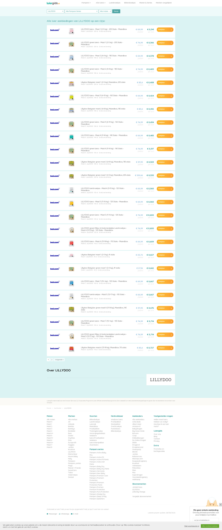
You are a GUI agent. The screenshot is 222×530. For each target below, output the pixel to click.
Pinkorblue (136, 468)
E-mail (75, 514)
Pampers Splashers (97, 499)
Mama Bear (72, 454)
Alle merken (72, 419)
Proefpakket (94, 429)
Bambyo (71, 429)
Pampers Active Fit (97, 457)
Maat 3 (83, 97)
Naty (70, 459)
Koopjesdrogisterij (139, 461)
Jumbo (71, 447)
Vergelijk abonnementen (141, 496)
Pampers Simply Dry (97, 494)
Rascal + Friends (74, 468)
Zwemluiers (94, 445)
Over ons (157, 434)
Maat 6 (83, 243)
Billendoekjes (130, 3)
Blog (155, 436)
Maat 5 (83, 204)
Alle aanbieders (138, 419)
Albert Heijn (136, 424)
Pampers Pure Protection (99, 492)
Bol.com (135, 433)
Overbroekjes (116, 426)
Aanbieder (57, 408)
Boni (70, 433)
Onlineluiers (136, 466)
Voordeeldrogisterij (139, 477)
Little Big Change (138, 492)
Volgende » (59, 360)
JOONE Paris (137, 487)
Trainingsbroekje (96, 431)
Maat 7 (83, 283)
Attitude (71, 424)
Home (49, 408)
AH (69, 422)
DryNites (71, 438)
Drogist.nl (136, 445)
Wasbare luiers (117, 419)
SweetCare (72, 470)
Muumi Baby (73, 456)
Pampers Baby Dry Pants (99, 469)
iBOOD (134, 452)
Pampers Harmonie (97, 471)
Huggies (71, 445)
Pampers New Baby (97, 473)
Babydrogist (137, 429)
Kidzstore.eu (137, 456)
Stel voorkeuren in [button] (191, 526)
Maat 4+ (50, 433)
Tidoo (70, 473)
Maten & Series (145, 3)
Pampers (86, 3)
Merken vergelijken (164, 3)
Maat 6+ (50, 443)
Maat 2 (83, 58)
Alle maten (51, 419)
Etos (70, 440)
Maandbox (94, 426)
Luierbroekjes (114, 3)
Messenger (53, 514)
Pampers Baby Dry (97, 466)
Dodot (70, 436)
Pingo (70, 466)
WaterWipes (73, 475)
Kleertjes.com (137, 459)
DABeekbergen (138, 438)
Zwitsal (71, 477)
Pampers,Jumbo (74, 463)
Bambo (71, 426)
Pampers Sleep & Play (98, 496)
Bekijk (116, 11)
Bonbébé (71, 431)
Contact (157, 439)
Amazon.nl (136, 426)
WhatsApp (65, 514)
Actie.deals (136, 422)
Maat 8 (49, 447)
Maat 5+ (50, 438)
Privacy (156, 441)
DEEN (134, 443)
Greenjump (136, 449)
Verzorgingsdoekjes (97, 433)
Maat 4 (83, 137)
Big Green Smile (138, 431)
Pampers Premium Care (99, 476)
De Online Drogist (139, 440)
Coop (134, 436)
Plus (133, 473)
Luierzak (93, 424)
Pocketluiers (115, 429)
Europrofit (72, 443)
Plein (134, 470)
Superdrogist (137, 475)
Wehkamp (136, 479)
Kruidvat (71, 449)
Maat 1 (83, 31)
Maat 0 (49, 422)
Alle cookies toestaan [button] (210, 526)
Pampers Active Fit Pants (99, 459)
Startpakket (115, 424)
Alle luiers (100, 3)
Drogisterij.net (137, 447)
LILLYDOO (89, 31)
